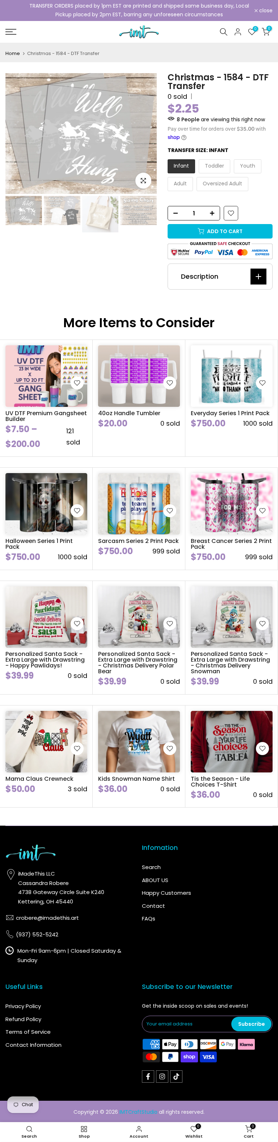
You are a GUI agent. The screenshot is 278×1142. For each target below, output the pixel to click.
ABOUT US (155, 880)
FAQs (148, 918)
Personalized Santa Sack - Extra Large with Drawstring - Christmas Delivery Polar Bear (137, 662)
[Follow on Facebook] (148, 1076)
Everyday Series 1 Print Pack (230, 413)
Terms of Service (28, 1032)
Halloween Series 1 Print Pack (39, 544)
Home (12, 53)
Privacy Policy (23, 1006)
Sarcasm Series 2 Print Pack (138, 541)
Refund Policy (23, 1019)
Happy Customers (166, 893)
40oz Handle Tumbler (129, 413)
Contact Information (33, 1045)
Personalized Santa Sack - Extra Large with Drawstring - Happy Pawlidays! (45, 660)
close (16, 10)
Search (151, 867)
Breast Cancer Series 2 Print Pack (231, 544)
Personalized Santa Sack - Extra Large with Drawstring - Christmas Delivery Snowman (230, 662)
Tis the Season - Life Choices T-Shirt (220, 782)
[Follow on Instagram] (162, 1076)
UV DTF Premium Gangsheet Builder (46, 416)
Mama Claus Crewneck (39, 779)
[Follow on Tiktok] (176, 1076)
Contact (153, 906)
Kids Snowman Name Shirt (136, 779)
